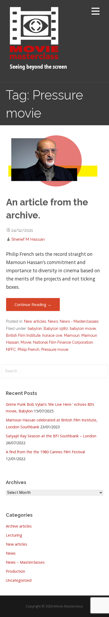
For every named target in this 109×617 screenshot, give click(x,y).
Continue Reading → (33, 304)
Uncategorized (18, 580)
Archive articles (19, 526)
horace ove (52, 335)
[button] (95, 12)
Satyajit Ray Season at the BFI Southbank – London (51, 435)
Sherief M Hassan (28, 239)
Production (15, 571)
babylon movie (83, 328)
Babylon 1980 (56, 328)
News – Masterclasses (25, 562)
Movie (26, 342)
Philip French (28, 349)
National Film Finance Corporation (63, 342)
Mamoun (72, 335)
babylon (35, 328)
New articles (35, 321)
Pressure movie (54, 349)
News (53, 321)
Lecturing (14, 535)
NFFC (11, 349)
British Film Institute (23, 335)
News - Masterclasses (79, 321)
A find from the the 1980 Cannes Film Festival (45, 451)
